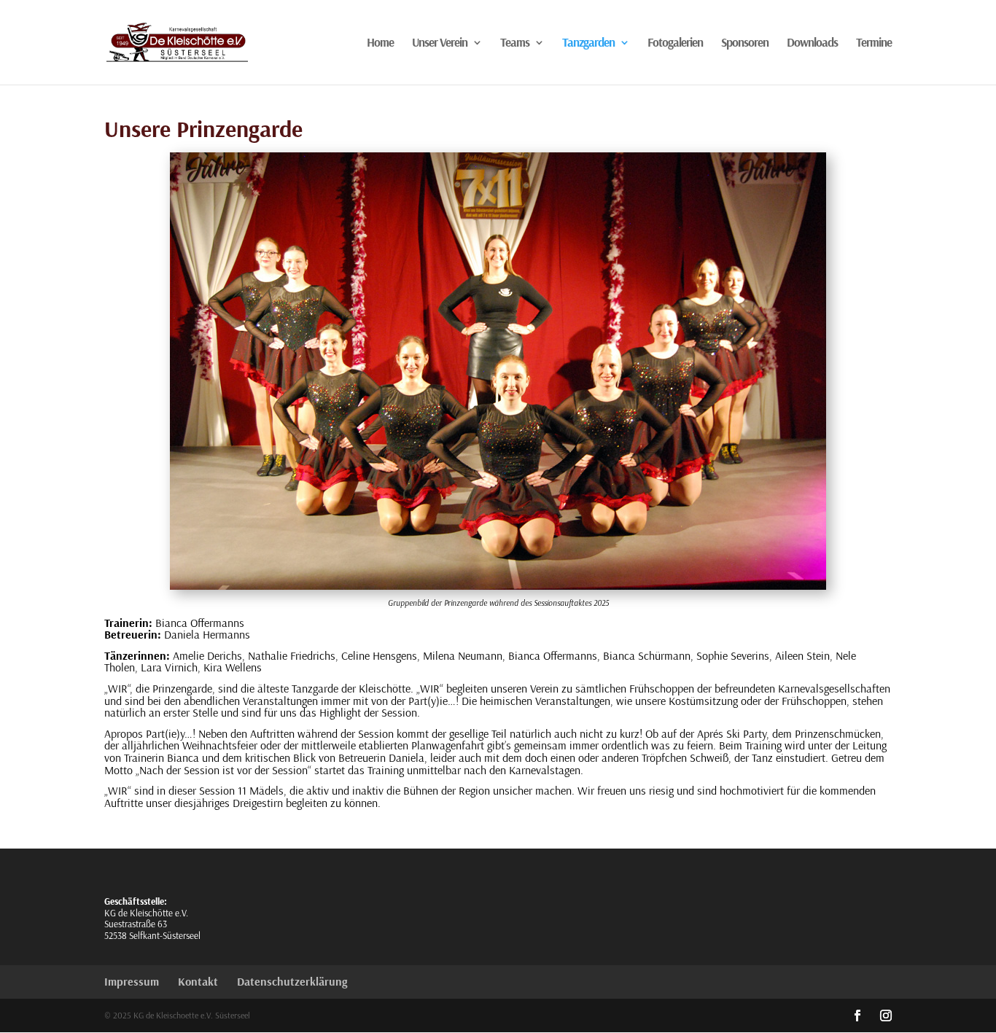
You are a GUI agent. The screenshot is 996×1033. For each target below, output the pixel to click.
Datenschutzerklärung (292, 981)
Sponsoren (745, 43)
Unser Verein (439, 43)
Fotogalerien (675, 43)
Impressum (131, 981)
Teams (514, 43)
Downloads (812, 43)
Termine (874, 43)
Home (380, 43)
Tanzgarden (588, 43)
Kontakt (198, 981)
